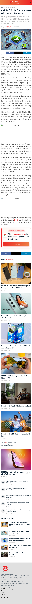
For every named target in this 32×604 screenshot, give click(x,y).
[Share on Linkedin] (27, 53)
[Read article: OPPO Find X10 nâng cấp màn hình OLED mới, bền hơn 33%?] (16, 363)
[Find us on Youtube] (4, 598)
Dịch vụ (3, 594)
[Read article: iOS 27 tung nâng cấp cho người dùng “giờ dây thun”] (16, 459)
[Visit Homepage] (15, 2)
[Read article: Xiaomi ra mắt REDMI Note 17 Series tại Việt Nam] (16, 421)
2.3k (9, 320)
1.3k (9, 438)
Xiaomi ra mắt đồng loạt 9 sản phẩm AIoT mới (16, 406)
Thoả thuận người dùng (7, 589)
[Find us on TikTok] (7, 598)
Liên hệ (3, 592)
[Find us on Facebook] (1, 598)
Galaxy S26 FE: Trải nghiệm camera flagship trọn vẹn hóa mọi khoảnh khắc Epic (19, 524)
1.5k (9, 380)
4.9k (9, 290)
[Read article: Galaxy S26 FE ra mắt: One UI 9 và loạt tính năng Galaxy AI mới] (16, 303)
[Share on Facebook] (10, 53)
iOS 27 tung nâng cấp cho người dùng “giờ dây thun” (12, 473)
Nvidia (16, 220)
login (6, 442)
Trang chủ (3, 7)
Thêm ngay (17, 244)
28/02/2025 (16, 26)
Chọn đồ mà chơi (11, 7)
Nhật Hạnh (8, 26)
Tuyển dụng (4, 590)
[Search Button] (30, 2)
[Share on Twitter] (18, 53)
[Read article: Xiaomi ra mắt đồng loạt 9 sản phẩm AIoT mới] (16, 393)
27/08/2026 (4, 290)
